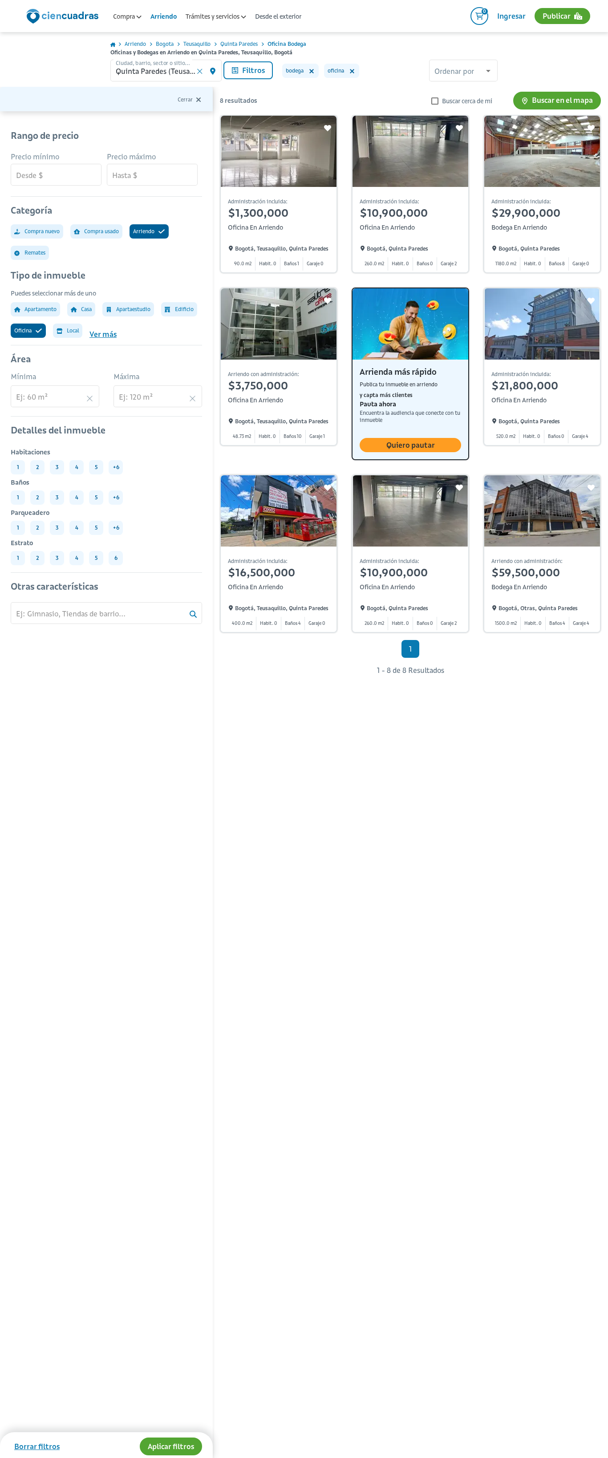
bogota (165, 43)
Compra (124, 16)
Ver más (103, 334)
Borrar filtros (37, 1446)
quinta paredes (239, 43)
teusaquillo (197, 43)
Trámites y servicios (213, 16)
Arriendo (163, 16)
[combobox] (463, 72)
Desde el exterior (278, 16)
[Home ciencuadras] (64, 17)
